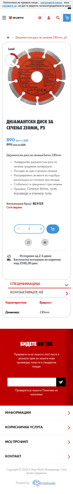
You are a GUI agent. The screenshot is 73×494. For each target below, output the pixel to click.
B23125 (38, 203)
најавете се (9, 5)
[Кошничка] (67, 18)
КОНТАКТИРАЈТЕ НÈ (26, 292)
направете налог (51, 2)
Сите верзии (14, 207)
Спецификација (25, 284)
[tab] (39, 284)
